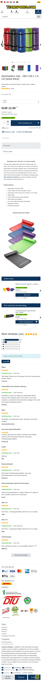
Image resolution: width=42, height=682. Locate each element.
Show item (27, 295)
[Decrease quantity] (7, 124)
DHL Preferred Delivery (26, 670)
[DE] (1, 2)
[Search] (38, 16)
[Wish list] (27, 12)
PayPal (7, 673)
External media (9, 670)
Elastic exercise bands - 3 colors (26, 284)
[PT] (17, 2)
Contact (4, 633)
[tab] (21, 146)
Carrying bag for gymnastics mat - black (25, 311)
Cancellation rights (7, 644)
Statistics (18, 667)
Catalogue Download (8, 636)
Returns (4, 631)
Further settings (27, 673)
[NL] (14, 2)
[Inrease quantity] (7, 121)
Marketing (29, 667)
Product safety (7, 151)
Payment (4, 627)
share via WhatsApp (25, 132)
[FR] (7, 2)
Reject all (21, 677)
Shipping (11, 138)
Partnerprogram (7, 642)
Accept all (34, 677)
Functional (17, 673)
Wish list (6, 128)
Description (6, 145)
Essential (8, 667)
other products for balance (11, 177)
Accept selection (8, 677)
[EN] (4, 2)
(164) (12, 88)
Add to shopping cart (25, 123)
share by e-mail (9, 132)
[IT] (11, 2)
